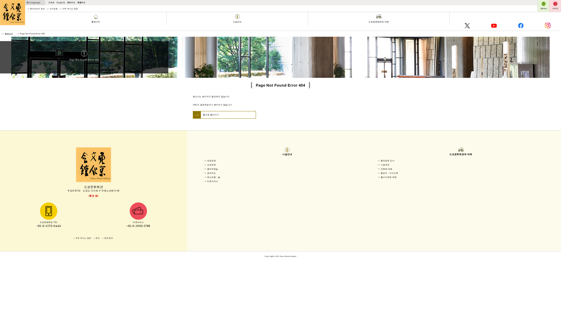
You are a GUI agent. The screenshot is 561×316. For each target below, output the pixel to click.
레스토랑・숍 (213, 177)
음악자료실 (212, 169)
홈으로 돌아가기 (211, 115)
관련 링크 (108, 238)
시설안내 (237, 22)
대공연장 (211, 160)
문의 (98, 238)
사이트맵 (54, 9)
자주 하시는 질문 (70, 9)
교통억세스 (543, 8)
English (61, 2)
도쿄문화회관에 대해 (379, 22)
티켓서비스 (212, 181)
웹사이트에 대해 (388, 177)
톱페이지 (95, 22)
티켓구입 (555, 8)
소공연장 (211, 165)
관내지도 (211, 173)
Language (35, 2)
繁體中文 (81, 2)
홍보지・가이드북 (389, 173)
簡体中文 (71, 2)
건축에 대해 (386, 169)
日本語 (51, 2)
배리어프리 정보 (37, 9)
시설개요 (385, 165)
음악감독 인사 (387, 160)
